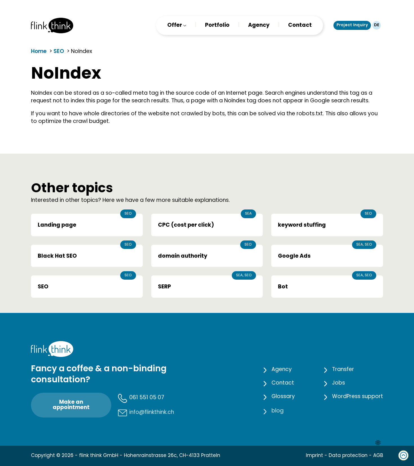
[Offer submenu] (184, 25)
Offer (174, 25)
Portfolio (217, 25)
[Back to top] (403, 455)
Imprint (314, 456)
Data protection (348, 456)
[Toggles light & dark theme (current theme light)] (378, 443)
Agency (259, 25)
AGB (378, 456)
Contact (300, 25)
